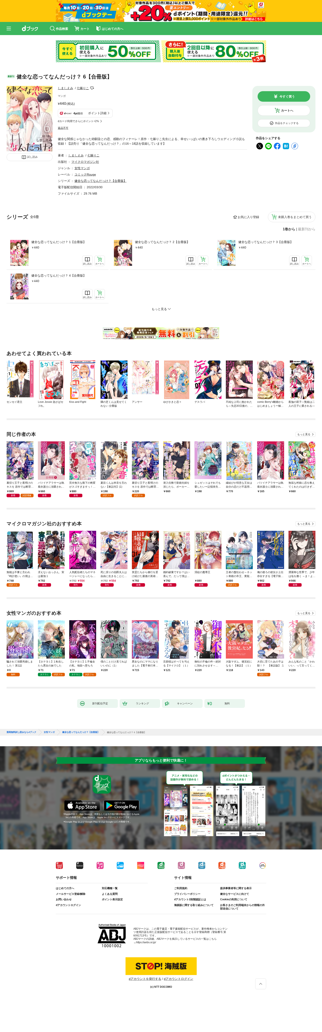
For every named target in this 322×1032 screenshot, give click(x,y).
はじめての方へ (65, 888)
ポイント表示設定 (112, 899)
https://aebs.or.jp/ (146, 942)
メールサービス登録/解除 (70, 893)
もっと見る (303, 434)
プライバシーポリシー (187, 893)
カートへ (287, 110)
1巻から (289, 229)
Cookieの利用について (233, 899)
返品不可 (63, 128)
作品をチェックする (287, 123)
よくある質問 (110, 893)
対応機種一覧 (110, 888)
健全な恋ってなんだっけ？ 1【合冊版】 (58, 242)
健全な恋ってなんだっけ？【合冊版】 (100, 181)
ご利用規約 (180, 888)
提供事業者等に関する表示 (236, 888)
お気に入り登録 (248, 217)
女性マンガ (82, 168)
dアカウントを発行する (145, 978)
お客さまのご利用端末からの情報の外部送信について (242, 907)
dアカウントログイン (68, 905)
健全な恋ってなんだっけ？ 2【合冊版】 (162, 242)
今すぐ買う (287, 96)
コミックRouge (85, 174)
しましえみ (65, 88)
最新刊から (306, 229)
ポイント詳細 (97, 113)
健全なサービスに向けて (234, 893)
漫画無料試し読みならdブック (21, 732)
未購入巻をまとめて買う (295, 217)
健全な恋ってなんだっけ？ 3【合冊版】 (265, 242)
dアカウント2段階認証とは (190, 899)
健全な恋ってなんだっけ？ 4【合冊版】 (58, 275)
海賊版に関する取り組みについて (194, 905)
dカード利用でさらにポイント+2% (78, 121)
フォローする (92, 88)
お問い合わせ (64, 899)
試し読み (32, 156)
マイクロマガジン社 (85, 161)
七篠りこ (83, 88)
